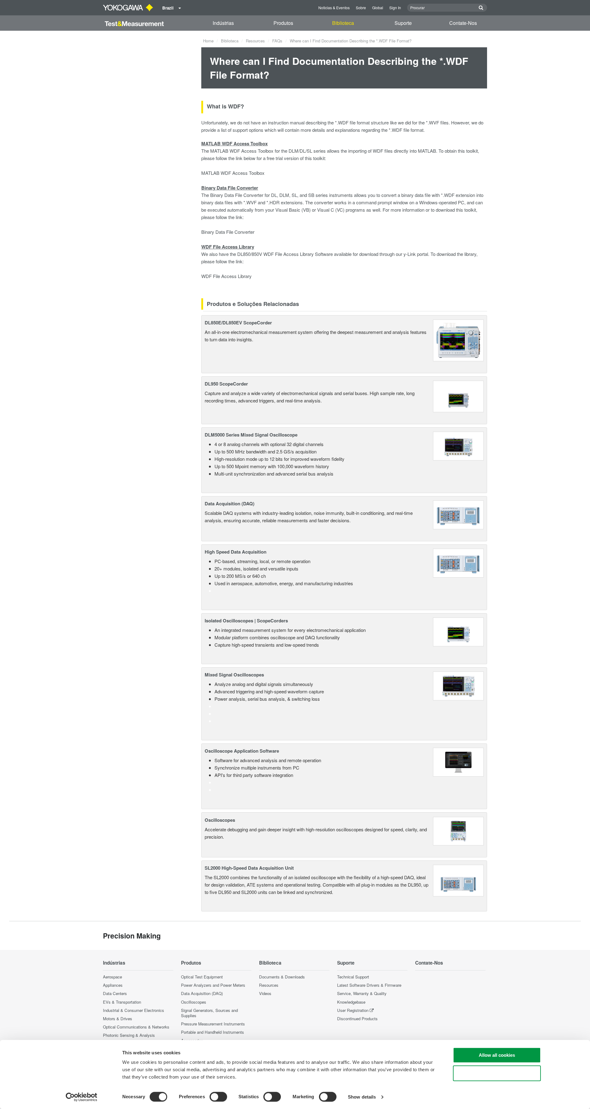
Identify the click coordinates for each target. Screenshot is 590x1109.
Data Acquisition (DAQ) (229, 503)
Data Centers (115, 993)
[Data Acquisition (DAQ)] (458, 514)
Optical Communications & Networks (136, 1027)
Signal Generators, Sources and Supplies (209, 1012)
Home (208, 41)
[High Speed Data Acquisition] (458, 562)
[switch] (218, 1097)
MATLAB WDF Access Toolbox (233, 173)
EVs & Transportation (122, 1002)
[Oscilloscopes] (458, 830)
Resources (255, 41)
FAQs (277, 41)
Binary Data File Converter (227, 232)
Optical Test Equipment (202, 977)
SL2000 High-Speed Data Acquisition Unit (249, 867)
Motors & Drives (117, 1018)
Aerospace (112, 977)
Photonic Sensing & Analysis (129, 1035)
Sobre (361, 7)
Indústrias (223, 22)
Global (377, 7)
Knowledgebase (351, 1002)
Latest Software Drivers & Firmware (369, 985)
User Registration (352, 1010)
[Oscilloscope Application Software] (458, 761)
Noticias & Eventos (334, 7)
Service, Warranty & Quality (362, 993)
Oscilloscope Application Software (242, 750)
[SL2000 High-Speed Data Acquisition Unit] (458, 879)
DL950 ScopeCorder (226, 383)
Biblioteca (343, 22)
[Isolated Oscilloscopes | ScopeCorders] (458, 631)
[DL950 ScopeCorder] (458, 395)
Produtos (283, 22)
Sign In (395, 7)
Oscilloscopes (220, 820)
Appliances (113, 985)
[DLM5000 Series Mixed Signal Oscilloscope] (458, 445)
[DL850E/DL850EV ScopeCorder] (458, 339)
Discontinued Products (357, 1018)
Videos (265, 993)
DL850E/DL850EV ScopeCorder (238, 322)
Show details (362, 1096)
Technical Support (353, 977)
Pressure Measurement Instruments (213, 1024)
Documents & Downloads (282, 977)
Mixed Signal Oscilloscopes (234, 674)
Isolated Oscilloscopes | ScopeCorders (246, 620)
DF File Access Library (229, 276)
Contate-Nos (463, 22)
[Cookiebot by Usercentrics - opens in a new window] (81, 1097)
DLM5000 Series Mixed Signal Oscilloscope (251, 434)
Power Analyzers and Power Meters (213, 985)
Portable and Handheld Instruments (212, 1032)
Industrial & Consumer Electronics (133, 1010)
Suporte (403, 22)
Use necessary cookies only (497, 1073)
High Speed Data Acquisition (235, 551)
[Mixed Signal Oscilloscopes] (458, 685)
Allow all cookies (497, 1055)
